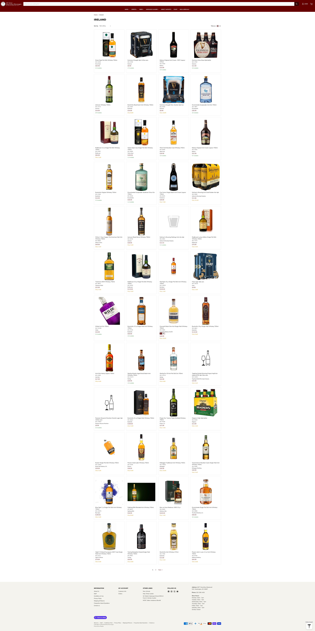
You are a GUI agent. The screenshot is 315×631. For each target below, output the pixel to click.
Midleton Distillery (196, 557)
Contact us (97, 605)
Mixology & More (152, 9)
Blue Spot (97, 513)
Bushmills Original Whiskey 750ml (105, 192)
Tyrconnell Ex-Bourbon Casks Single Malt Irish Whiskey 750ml (205, 463)
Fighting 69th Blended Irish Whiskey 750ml (141, 507)
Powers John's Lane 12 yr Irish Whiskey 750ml (203, 553)
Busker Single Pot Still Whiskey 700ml (107, 463)
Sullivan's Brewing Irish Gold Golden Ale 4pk (205, 192)
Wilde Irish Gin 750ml (102, 326)
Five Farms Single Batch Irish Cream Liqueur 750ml (173, 193)
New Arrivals (184, 9)
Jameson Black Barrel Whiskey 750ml (139, 237)
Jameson (97, 108)
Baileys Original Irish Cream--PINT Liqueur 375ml (172, 61)
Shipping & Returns (99, 601)
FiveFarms (162, 198)
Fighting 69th (131, 511)
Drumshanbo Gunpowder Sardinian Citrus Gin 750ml (141, 193)
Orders (120, 593)
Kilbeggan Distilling (196, 468)
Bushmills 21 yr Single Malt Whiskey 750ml (141, 418)
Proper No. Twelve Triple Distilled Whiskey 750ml (173, 419)
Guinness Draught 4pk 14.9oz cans (138, 60)
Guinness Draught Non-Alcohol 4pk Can (172, 105)
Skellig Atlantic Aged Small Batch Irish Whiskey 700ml (139, 374)
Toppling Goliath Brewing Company (200, 379)
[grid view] (217, 26)
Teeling (129, 557)
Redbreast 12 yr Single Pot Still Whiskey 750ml (107, 148)
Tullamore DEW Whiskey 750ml (105, 282)
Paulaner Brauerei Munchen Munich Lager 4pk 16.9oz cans (109, 419)
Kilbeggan (162, 466)
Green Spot (98, 64)
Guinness (130, 64)
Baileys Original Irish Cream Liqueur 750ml (205, 148)
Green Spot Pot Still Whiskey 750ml (106, 60)
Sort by (96, 26)
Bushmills (130, 108)
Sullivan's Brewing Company (199, 196)
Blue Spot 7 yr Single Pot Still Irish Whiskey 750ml (108, 508)
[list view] (220, 26)
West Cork (162, 151)
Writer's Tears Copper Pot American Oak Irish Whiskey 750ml (108, 238)
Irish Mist (97, 377)
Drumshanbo (195, 108)
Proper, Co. (162, 423)
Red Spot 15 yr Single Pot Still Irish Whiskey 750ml (173, 282)
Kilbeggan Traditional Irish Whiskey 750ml (172, 463)
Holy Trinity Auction (148, 593)
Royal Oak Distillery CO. (101, 466)
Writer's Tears (98, 242)
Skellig (129, 379)
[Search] (296, 4)
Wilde (96, 330)
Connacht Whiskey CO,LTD (166, 332)
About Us (96, 591)
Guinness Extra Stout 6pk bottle (201, 60)
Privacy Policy (98, 598)
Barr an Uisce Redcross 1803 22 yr (170, 507)
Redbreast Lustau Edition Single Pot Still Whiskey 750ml (204, 238)
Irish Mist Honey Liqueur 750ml (104, 373)
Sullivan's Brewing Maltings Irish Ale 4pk (172, 237)
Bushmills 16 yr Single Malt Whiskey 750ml (205, 326)
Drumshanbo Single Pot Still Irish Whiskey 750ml (204, 508)
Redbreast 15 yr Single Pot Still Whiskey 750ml (140, 282)
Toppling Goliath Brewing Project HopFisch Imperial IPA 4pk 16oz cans (204, 374)
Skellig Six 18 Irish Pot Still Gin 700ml (171, 373)
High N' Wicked (99, 557)
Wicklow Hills (163, 511)
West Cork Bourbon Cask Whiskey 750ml (172, 148)
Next (160, 570)
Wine (126, 9)
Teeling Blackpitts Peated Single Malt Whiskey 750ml (139, 553)
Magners (194, 422)
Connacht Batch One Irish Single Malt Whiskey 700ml (173, 327)
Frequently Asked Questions (102, 603)
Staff (175, 9)
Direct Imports (166, 9)
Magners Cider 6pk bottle (199, 418)
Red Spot (162, 287)
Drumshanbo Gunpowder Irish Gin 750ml (204, 105)
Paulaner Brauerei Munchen (101, 423)
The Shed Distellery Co (197, 513)
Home (96, 15)
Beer (141, 9)
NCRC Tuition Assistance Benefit (152, 600)
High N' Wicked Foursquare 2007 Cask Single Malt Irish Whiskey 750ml (109, 553)
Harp (193, 285)
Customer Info (122, 591)
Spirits (133, 9)
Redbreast (97, 153)
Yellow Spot (130, 153)
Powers (129, 466)
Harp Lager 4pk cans (198, 282)
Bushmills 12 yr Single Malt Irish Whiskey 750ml (140, 327)
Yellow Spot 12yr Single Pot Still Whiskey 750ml (140, 148)
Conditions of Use (99, 596)
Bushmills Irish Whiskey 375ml (169, 552)
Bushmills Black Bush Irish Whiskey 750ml (140, 105)
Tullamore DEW (99, 285)
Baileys (161, 65)
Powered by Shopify (99, 626)
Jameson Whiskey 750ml (102, 105)
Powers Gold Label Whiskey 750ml (138, 463)
